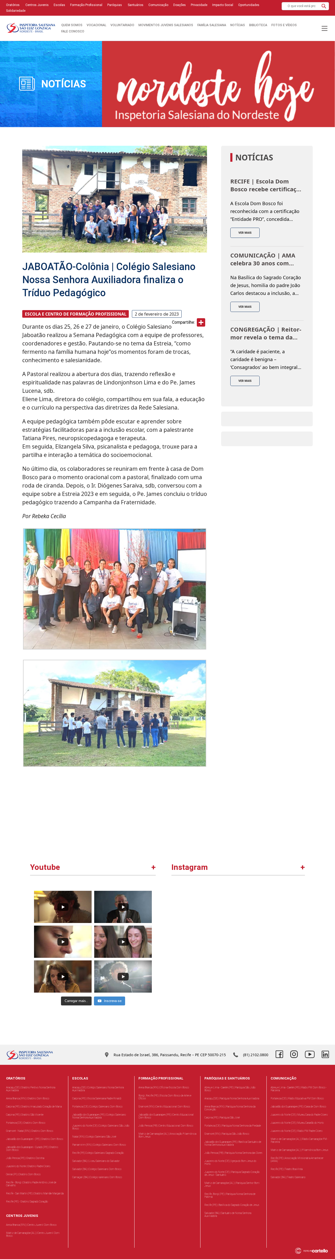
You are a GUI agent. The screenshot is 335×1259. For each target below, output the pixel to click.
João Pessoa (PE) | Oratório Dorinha (25, 1158)
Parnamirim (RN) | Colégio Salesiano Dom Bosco (99, 1144)
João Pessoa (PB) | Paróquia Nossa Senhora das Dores (233, 1152)
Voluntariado (122, 25)
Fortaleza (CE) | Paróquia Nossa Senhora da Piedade (232, 1125)
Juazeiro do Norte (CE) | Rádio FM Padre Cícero (296, 1130)
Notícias (237, 25)
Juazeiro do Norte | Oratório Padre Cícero (28, 1166)
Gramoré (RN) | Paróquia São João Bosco (226, 1133)
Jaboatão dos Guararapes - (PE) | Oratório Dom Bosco (34, 1139)
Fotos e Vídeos (284, 25)
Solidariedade (15, 11)
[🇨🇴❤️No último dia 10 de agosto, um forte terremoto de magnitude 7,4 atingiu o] (205, 921)
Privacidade (199, 5)
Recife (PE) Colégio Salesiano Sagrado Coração (98, 1152)
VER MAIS (245, 232)
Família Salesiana (211, 25)
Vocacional (96, 25)
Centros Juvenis (37, 5)
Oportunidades (248, 5)
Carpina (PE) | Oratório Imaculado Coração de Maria (34, 1106)
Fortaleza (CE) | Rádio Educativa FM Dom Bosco (297, 1098)
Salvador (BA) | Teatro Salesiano (288, 1177)
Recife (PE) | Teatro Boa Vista (287, 1169)
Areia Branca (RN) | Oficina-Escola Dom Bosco (163, 1087)
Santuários (135, 5)
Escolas (59, 5)
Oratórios (13, 5)
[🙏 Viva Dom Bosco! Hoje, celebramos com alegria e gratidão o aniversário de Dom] (271, 921)
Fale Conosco (72, 31)
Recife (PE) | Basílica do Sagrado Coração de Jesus (231, 1205)
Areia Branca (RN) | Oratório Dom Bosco (27, 1098)
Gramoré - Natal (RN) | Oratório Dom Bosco (29, 1130)
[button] (324, 6)
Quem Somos (71, 25)
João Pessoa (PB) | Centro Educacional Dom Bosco (165, 1125)
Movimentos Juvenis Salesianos (165, 25)
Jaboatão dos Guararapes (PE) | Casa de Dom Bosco (298, 1106)
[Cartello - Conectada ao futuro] (314, 1251)
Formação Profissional (86, 5)
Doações (179, 5)
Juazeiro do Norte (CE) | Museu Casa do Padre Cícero (299, 1114)
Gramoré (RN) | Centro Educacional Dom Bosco (164, 1106)
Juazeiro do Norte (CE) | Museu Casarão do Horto (297, 1122)
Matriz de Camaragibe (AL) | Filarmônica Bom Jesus (299, 1150)
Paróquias (114, 5)
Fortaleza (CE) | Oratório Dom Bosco (25, 1122)
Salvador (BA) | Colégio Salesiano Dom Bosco (96, 1169)
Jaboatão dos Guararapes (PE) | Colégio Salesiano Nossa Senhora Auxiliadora (99, 1116)
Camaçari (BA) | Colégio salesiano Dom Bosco (97, 1177)
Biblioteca (258, 25)
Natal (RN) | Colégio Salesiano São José (94, 1136)
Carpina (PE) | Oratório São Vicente (24, 1114)
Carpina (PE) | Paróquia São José (222, 1117)
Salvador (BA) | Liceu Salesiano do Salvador (96, 1161)
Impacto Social (222, 5)
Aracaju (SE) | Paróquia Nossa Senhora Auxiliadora (231, 1098)
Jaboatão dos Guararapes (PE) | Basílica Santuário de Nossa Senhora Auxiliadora (232, 1143)
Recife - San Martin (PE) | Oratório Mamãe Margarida (35, 1193)
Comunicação (158, 5)
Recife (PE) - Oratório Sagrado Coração (27, 1201)
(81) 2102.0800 (255, 1054)
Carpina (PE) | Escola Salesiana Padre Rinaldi (96, 1098)
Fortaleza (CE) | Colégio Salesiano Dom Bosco (97, 1106)
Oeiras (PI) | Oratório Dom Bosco (23, 1174)
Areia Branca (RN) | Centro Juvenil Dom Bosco (31, 1224)
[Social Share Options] (178, 949)
